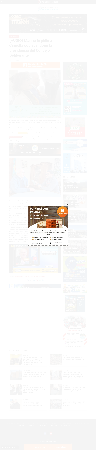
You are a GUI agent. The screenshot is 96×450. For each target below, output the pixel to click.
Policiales (32, 425)
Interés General (66, 423)
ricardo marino (40, 276)
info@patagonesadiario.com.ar (48, 441)
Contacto (26, 423)
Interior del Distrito (82, 423)
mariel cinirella (30, 276)
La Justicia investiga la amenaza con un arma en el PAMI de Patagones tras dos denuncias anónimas (34, 374)
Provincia (54, 425)
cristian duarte (19, 276)
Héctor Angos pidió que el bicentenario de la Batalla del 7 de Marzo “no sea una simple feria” (33, 403)
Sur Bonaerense (66, 425)
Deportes (44, 423)
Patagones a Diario (13, 423)
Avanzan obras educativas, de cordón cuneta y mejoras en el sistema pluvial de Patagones (71, 234)
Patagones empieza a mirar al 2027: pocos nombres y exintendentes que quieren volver (71, 203)
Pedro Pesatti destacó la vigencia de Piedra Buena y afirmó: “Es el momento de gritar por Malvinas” (74, 389)
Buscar (35, 423)
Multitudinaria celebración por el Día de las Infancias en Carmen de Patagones (74, 403)
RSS (76, 425)
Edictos (54, 423)
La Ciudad (14, 36)
